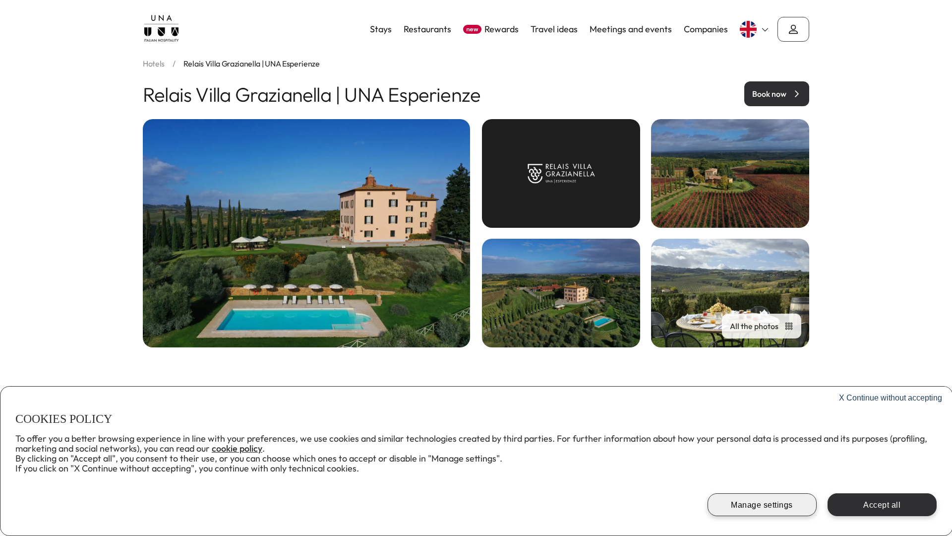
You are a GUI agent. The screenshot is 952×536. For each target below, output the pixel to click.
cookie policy (237, 448)
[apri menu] (793, 29)
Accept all (881, 505)
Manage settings (762, 505)
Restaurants (427, 29)
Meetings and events (631, 29)
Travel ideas (554, 29)
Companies (706, 29)
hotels (154, 63)
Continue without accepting (890, 398)
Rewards (492, 29)
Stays (381, 29)
